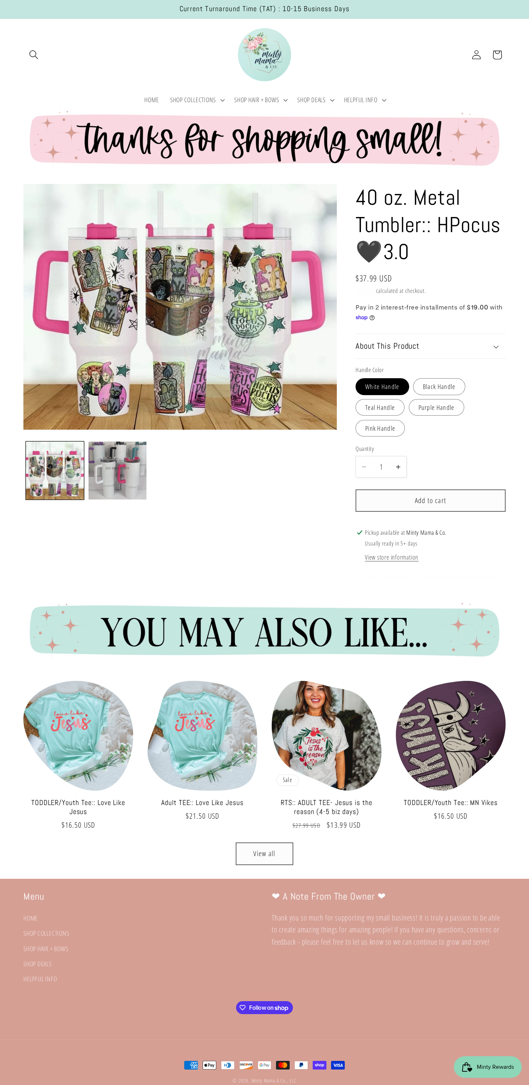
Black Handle (439, 387)
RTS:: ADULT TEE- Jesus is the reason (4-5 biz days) (326, 807)
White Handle (382, 387)
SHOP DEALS (37, 963)
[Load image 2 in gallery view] (117, 470)
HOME (30, 918)
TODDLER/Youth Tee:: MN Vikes (450, 803)
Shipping (365, 291)
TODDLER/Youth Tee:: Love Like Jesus (78, 807)
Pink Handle (380, 428)
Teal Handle (380, 407)
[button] (33, 55)
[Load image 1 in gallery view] (55, 470)
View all (264, 853)
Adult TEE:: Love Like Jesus (202, 803)
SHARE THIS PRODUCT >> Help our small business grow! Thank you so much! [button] (431, 582)
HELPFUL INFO (40, 979)
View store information (392, 557)
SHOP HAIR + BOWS (45, 948)
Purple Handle (437, 407)
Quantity (365, 449)
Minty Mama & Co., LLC (274, 1080)
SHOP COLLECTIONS (46, 933)
